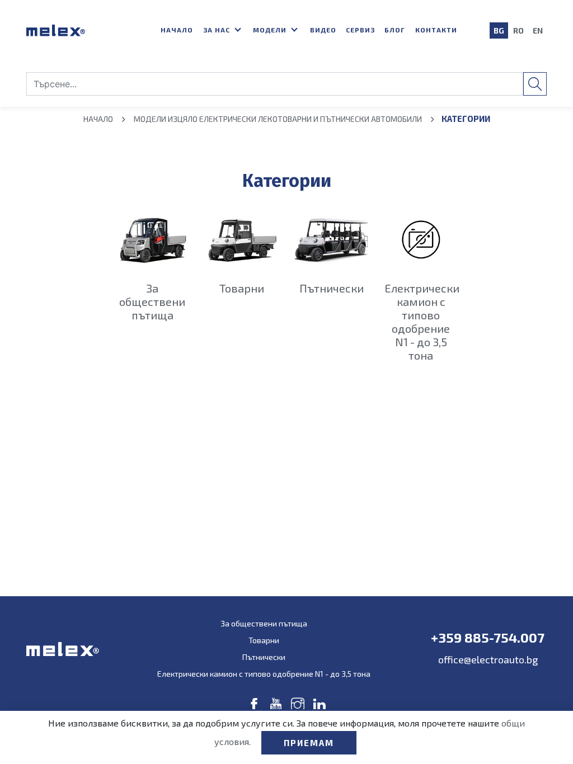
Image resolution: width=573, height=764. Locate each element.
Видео (323, 30)
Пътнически (263, 657)
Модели (271, 30)
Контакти (436, 30)
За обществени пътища (263, 623)
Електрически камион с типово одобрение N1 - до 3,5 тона (263, 673)
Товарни (263, 640)
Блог (394, 30)
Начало (177, 30)
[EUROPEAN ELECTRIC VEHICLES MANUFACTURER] (85, 30)
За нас (217, 30)
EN (538, 30)
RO (518, 30)
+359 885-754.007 (487, 637)
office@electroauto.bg (488, 659)
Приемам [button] (309, 743)
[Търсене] (535, 84)
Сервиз (360, 30)
